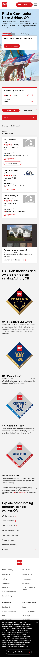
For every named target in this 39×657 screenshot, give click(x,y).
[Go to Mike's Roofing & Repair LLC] (29, 199)
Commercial (28, 110)
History (4, 579)
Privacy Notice (22, 646)
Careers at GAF (27, 575)
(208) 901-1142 (9, 190)
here (14, 492)
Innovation (6, 587)
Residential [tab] (7, 34)
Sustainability (7, 596)
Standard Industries (9, 592)
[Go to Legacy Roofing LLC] (29, 173)
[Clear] (27, 93)
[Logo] (4, 6)
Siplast (24, 607)
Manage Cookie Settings (17, 652)
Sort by (4, 131)
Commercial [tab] (18, 34)
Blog (3, 615)
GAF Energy (26, 615)
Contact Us (6, 607)
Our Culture (26, 583)
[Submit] (32, 93)
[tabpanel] (19, 42)
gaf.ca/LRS (22, 492)
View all (5, 549)
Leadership (6, 583)
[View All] (13, 153)
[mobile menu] (35, 5)
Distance (7, 99)
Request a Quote (12, 163)
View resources (12, 46)
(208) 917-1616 (9, 159)
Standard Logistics (28, 611)
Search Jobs (26, 579)
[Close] (37, 622)
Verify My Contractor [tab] (30, 34)
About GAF (6, 575)
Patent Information (9, 611)
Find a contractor (24, 4)
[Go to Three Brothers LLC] (29, 143)
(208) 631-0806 (9, 215)
